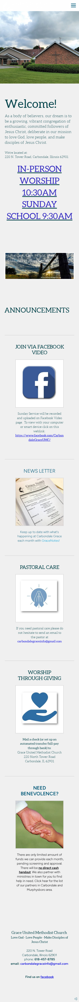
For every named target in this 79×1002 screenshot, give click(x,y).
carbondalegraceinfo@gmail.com (44, 963)
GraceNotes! (51, 540)
